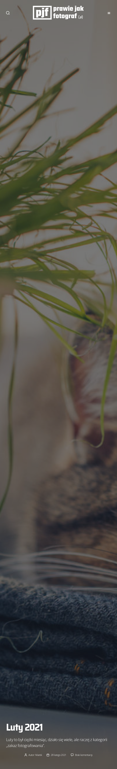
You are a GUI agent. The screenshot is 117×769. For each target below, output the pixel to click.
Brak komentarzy (83, 755)
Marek (38, 755)
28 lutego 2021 (58, 755)
